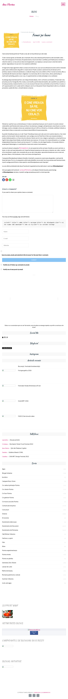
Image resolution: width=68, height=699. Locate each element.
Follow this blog (34, 632)
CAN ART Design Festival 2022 (19, 456)
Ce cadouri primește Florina (10, 485)
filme (3, 546)
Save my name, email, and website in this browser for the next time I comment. (25, 255)
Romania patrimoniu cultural (11, 575)
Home (31, 16)
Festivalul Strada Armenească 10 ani (29, 386)
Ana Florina (8, 4)
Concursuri (5, 510)
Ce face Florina (7, 493)
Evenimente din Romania (10, 530)
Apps (3, 469)
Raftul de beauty (7, 571)
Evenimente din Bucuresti (10, 526)
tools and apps (7, 583)
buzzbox (5, 477)
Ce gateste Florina (8, 497)
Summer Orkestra (7, 579)
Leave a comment (47, 42)
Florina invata (6, 554)
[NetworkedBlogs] (34, 630)
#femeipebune (23, 148)
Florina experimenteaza (9, 550)
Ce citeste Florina (7, 489)
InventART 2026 (23, 401)
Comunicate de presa (27, 32)
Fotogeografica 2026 (24, 370)
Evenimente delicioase (9, 522)
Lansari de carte (7, 567)
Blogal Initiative (7, 473)
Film (3, 542)
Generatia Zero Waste (9, 563)
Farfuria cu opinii (7, 538)
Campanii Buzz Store (8, 481)
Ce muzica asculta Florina (10, 501)
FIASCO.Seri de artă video (26, 416)
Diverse (4, 514)
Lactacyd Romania (25, 170)
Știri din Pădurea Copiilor (18, 448)
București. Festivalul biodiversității (29, 366)
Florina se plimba (7, 558)
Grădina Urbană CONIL (16, 452)
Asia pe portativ (15, 440)
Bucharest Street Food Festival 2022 (21, 444)
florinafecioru (27, 42)
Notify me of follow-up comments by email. (16, 265)
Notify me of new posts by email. (13, 269)
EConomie (5, 518)
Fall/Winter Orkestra (8, 534)
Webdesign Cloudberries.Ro (42, 692)
